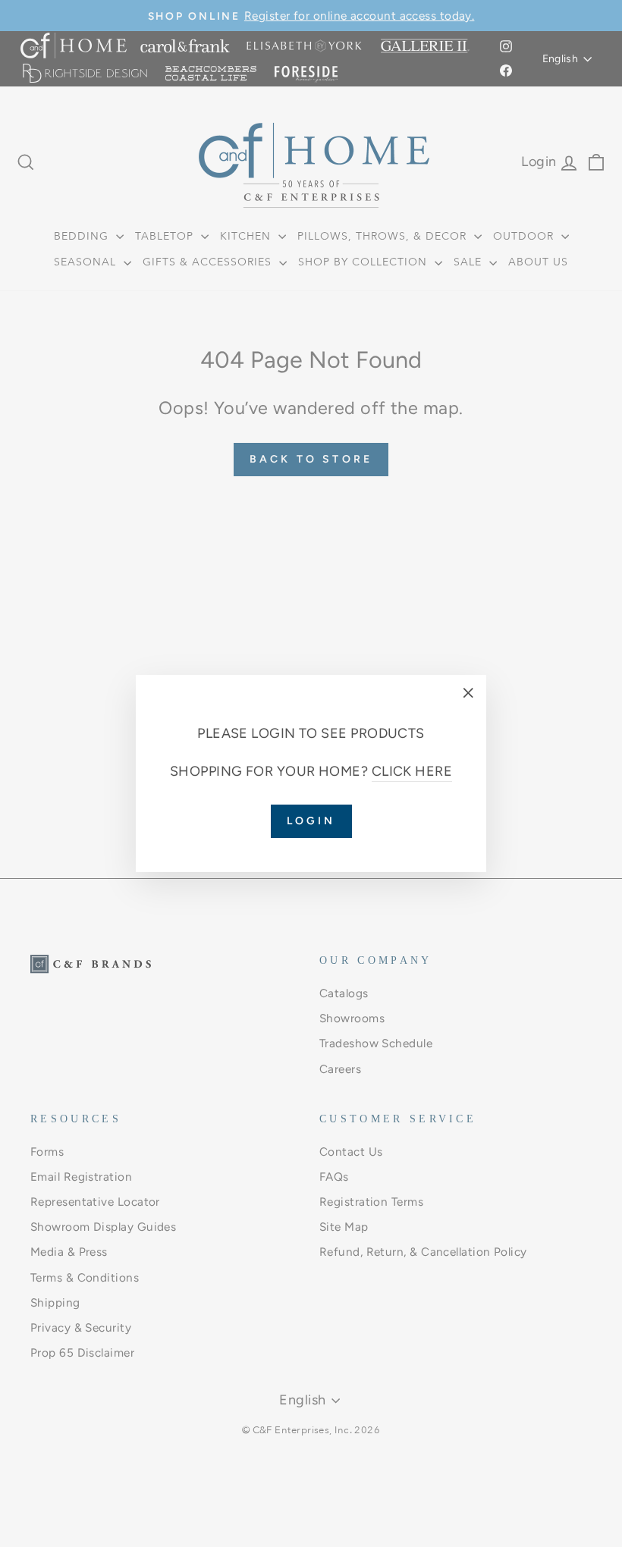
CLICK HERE (412, 771)
